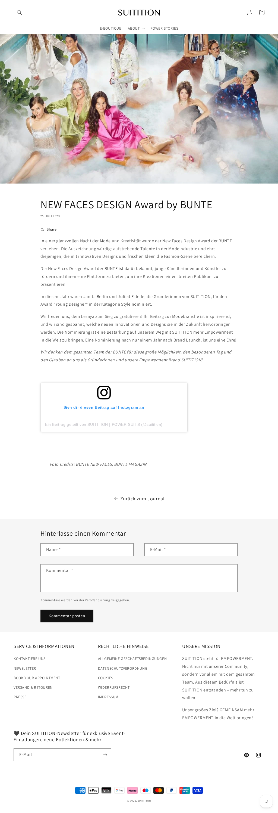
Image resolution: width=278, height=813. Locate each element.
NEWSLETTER (25, 668)
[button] (20, 12)
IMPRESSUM (108, 696)
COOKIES (105, 677)
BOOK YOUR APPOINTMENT (37, 677)
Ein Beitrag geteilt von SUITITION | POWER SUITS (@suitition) (104, 424)
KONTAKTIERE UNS (30, 658)
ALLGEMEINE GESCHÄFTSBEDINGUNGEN (132, 658)
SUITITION (144, 800)
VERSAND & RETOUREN (33, 687)
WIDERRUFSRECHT (114, 687)
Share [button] (52, 229)
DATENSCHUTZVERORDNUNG (123, 668)
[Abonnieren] (105, 754)
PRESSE (20, 696)
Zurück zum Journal (142, 498)
